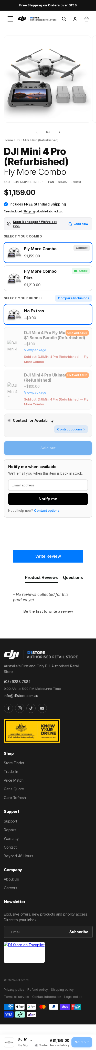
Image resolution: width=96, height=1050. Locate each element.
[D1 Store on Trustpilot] (24, 952)
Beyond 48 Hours (18, 856)
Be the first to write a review (48, 611)
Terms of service (16, 997)
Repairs (10, 830)
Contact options (46, 510)
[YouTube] (42, 708)
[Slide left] (36, 132)
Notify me (48, 498)
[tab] (41, 579)
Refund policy (37, 989)
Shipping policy (62, 989)
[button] (10, 19)
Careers (10, 888)
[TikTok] (31, 708)
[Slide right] (59, 132)
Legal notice (73, 997)
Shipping (29, 211)
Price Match (13, 780)
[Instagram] (19, 708)
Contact (10, 847)
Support (10, 821)
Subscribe (78, 932)
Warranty (11, 838)
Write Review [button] (48, 556)
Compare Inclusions (73, 298)
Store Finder (14, 763)
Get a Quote (14, 789)
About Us (11, 879)
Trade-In (11, 771)
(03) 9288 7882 (17, 681)
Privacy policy (14, 989)
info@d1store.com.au (21, 695)
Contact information (46, 997)
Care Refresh (15, 797)
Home (8, 140)
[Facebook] (8, 708)
